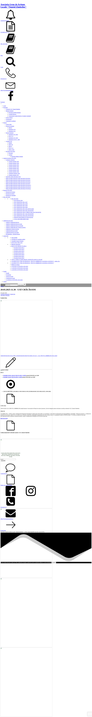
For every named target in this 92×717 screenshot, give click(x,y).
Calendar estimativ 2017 (14, 175)
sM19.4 (10, 146)
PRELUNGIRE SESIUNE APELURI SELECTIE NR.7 (18, 183)
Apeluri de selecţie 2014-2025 (9, 158)
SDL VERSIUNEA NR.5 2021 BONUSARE (24, 209)
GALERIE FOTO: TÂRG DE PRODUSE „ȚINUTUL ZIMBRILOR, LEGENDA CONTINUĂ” (32, 263)
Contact (5, 281)
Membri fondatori (9, 110)
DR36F (10, 143)
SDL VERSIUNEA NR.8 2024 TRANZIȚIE (24, 215)
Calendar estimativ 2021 (14, 168)
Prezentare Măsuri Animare (17, 156)
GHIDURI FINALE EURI (12, 230)
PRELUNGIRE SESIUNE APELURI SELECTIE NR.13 (18, 185)
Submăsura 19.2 (12, 131)
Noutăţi (4, 271)
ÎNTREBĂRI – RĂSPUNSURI (13, 234)
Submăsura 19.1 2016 (13, 138)
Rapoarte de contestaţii (11, 195)
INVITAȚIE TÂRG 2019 (16, 242)
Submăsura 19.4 (12, 129)
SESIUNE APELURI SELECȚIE (13, 176)
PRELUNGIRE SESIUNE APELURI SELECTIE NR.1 (18, 178)
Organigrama (9, 119)
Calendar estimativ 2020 (14, 170)
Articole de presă (9, 276)
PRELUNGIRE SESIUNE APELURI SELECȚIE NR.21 (18, 188)
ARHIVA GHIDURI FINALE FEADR (14, 225)
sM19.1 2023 (11, 149)
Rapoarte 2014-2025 (7, 190)
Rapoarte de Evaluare (10, 192)
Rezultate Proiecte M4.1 (19, 256)
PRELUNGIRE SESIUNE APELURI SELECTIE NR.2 (18, 180)
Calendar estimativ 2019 (14, 171)
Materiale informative (15, 244)
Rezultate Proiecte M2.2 (19, 249)
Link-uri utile (9, 124)
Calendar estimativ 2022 (14, 166)
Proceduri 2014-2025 (10, 151)
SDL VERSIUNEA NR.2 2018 (21, 203)
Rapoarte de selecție (10, 193)
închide (2, 286)
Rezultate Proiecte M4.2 (19, 258)
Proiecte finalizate (9, 132)
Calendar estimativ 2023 (14, 165)
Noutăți (7, 273)
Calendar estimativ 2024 (14, 163)
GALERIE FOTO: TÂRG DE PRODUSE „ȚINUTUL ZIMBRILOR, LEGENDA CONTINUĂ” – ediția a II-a (35, 261)
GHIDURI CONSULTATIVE (12, 229)
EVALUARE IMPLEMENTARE (21, 219)
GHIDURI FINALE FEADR (12, 232)
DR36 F (10, 127)
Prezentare (5, 107)
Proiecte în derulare (10, 126)
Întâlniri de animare (15, 264)
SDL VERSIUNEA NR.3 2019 (21, 205)
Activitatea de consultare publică (18, 239)
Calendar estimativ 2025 (14, 161)
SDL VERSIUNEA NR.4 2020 (21, 207)
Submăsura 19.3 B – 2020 (14, 139)
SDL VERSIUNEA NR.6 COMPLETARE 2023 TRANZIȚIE (27, 212)
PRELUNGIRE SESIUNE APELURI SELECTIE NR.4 (18, 181)
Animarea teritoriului (5, 294)
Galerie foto (5, 236)
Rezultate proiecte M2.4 (19, 251)
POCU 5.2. (11, 148)
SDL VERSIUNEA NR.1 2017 (21, 202)
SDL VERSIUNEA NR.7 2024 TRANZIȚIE (24, 214)
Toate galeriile (14, 237)
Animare (10, 154)
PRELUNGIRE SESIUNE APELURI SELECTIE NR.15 (18, 187)
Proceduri (11, 153)
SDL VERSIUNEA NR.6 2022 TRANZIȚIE (24, 210)
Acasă (4, 105)
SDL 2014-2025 (6, 197)
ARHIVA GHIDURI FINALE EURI (14, 224)
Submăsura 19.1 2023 (13, 134)
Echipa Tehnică (9, 117)
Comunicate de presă (10, 278)
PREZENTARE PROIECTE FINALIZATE (23, 217)
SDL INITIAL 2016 (18, 200)
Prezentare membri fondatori (15, 112)
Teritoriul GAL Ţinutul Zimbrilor (13, 109)
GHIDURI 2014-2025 (8, 220)
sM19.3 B (11, 144)
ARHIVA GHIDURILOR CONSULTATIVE (16, 227)
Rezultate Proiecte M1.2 (19, 247)
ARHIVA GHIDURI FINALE (12, 222)
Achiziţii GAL (9, 141)
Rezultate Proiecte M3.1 (19, 252)
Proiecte (5, 122)
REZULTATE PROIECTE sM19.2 (18, 246)
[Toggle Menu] (1, 103)
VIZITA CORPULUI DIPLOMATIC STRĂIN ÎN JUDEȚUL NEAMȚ (26, 259)
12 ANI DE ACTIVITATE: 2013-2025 (19, 269)
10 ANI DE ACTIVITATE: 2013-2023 (19, 266)
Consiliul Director (12, 114)
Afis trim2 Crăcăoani (5, 295)
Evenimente (8, 274)
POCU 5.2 (11, 136)
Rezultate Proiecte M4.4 (19, 254)
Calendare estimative (10, 159)
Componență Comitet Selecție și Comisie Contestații (20, 116)
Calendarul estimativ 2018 (14, 173)
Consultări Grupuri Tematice (17, 241)
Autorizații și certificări (11, 121)
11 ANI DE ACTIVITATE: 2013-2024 (19, 268)
